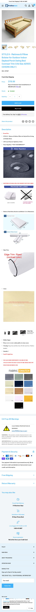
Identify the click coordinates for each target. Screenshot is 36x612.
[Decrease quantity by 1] (10, 96)
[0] (33, 6)
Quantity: (4, 96)
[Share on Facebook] (23, 121)
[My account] (29, 6)
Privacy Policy (6, 601)
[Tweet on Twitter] (29, 121)
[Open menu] (2, 5)
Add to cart (18, 103)
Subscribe (7, 585)
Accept (6, 607)
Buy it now (18, 108)
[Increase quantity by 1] (19, 96)
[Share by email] (33, 121)
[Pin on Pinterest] (26, 121)
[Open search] (26, 6)
